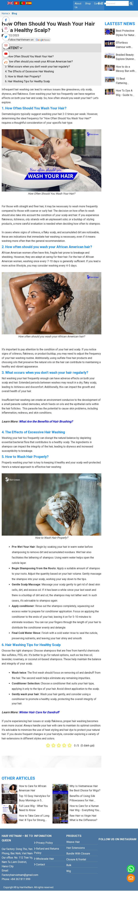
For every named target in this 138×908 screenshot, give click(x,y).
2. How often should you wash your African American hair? (39, 61)
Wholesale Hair (44, 858)
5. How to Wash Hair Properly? (23, 76)
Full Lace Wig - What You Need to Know (33, 808)
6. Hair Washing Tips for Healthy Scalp (27, 81)
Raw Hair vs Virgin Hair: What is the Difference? (83, 818)
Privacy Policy (44, 842)
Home (5, 13)
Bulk (68, 865)
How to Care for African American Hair (32, 788)
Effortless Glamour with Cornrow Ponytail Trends (126, 45)
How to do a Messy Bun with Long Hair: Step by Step (125, 69)
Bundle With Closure (78, 853)
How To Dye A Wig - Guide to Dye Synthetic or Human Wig (125, 93)
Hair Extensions (75, 847)
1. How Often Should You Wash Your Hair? (29, 56)
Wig (68, 871)
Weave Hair (73, 842)
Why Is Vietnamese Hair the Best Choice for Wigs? (85, 788)
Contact (40, 864)
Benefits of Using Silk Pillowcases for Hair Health (82, 798)
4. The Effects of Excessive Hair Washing (29, 71)
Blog (14, 13)
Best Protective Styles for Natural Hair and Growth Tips (126, 33)
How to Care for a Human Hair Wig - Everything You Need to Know (84, 808)
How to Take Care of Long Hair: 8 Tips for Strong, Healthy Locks (34, 818)
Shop (88, 3)
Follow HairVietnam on (21, 39)
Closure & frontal (76, 859)
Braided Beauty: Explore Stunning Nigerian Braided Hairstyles (125, 57)
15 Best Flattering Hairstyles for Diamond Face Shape (124, 81)
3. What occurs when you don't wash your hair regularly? (37, 66)
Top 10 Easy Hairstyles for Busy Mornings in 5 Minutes (34, 798)
